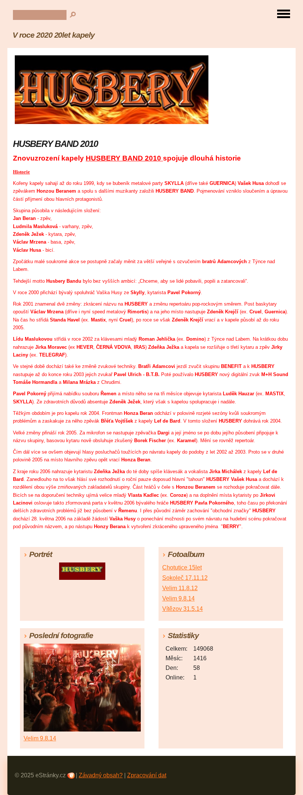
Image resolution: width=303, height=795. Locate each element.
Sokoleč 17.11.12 (185, 578)
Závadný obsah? (101, 775)
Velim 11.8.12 (180, 588)
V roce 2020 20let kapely (54, 35)
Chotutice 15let (182, 567)
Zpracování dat (146, 775)
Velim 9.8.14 (178, 598)
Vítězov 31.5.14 (182, 609)
